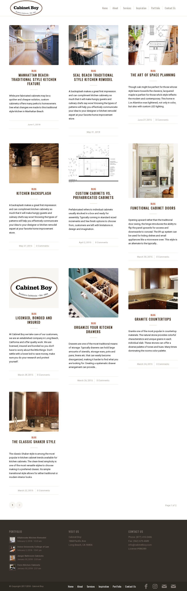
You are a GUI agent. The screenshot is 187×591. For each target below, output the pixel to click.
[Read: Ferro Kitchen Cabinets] (12, 567)
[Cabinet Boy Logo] (26, 8)
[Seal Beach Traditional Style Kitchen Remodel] (93, 45)
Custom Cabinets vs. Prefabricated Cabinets (93, 195)
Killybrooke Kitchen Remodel (31, 538)
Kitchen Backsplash (34, 193)
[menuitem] (105, 8)
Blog (34, 70)
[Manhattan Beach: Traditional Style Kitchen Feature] (34, 45)
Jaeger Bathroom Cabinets (30, 556)
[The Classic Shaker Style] (34, 412)
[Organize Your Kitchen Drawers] (93, 292)
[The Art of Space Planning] (153, 45)
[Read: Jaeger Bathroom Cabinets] (12, 558)
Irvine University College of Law (33, 547)
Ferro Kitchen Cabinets (28, 565)
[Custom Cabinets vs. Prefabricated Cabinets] (93, 163)
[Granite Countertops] (153, 288)
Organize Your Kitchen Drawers (93, 329)
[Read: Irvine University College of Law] (12, 549)
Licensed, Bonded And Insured (34, 320)
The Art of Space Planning (153, 74)
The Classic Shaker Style (34, 441)
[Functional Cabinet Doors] (153, 170)
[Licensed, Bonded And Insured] (34, 288)
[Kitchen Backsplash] (34, 163)
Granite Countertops (153, 319)
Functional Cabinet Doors (153, 207)
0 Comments (162, 120)
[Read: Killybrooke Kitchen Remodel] (12, 540)
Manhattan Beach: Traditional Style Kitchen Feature (33, 79)
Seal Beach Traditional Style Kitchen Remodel (93, 77)
